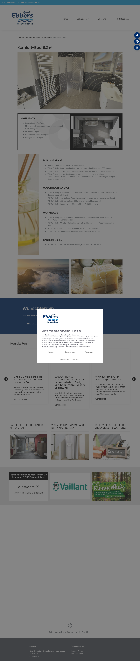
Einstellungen (70, 352)
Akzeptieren (89, 352)
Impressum (75, 359)
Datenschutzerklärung (49, 346)
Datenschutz (64, 359)
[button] (137, 35)
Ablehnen (51, 352)
